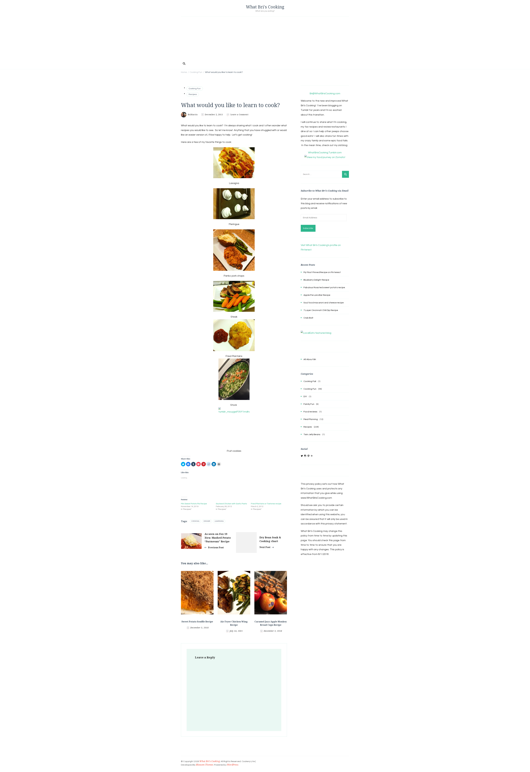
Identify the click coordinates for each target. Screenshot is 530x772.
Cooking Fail (310, 381)
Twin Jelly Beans (312, 434)
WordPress (232, 764)
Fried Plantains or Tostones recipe (266, 504)
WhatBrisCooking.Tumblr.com (325, 152)
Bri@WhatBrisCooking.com (325, 93)
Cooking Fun (195, 89)
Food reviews (310, 412)
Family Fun (309, 404)
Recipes (193, 94)
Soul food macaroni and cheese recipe (324, 303)
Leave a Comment (239, 114)
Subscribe (308, 228)
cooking (195, 521)
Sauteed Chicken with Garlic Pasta (231, 504)
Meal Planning (311, 419)
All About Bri (310, 359)
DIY (305, 396)
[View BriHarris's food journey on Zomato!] (324, 157)
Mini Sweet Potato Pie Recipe (194, 504)
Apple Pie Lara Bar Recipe (317, 295)
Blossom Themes (204, 764)
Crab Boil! (308, 318)
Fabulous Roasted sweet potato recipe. (324, 287)
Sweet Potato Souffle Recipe (197, 621)
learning (219, 521)
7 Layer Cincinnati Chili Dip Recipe (321, 310)
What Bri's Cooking (265, 7)
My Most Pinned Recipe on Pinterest (322, 272)
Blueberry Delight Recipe (316, 280)
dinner (207, 521)
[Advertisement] (265, 40)
